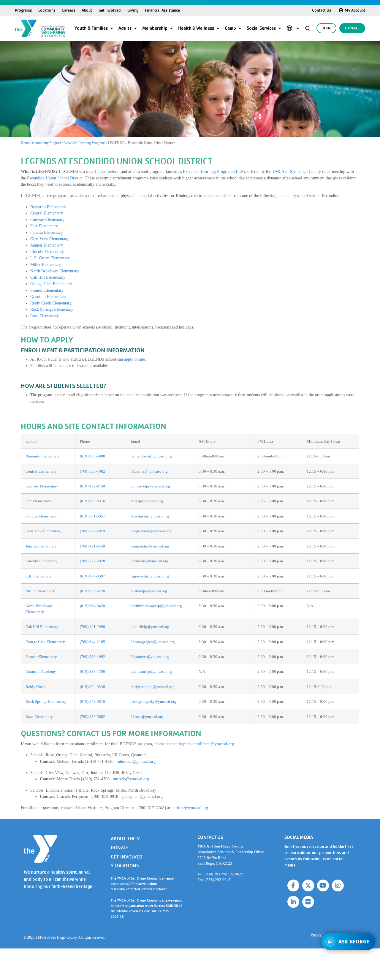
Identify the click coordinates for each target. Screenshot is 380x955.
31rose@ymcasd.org (147, 716)
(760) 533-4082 (92, 471)
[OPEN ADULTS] (135, 28)
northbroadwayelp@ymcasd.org (156, 606)
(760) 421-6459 (92, 546)
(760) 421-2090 (92, 626)
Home (25, 143)
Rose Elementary (44, 315)
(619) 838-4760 (92, 671)
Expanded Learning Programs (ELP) (214, 171)
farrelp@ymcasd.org (147, 501)
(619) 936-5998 (92, 456)
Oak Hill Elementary (47, 277)
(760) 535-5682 (92, 716)
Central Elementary (46, 213)
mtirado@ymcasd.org (131, 778)
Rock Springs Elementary (51, 309)
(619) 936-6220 (92, 591)
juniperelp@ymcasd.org (150, 546)
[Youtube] (323, 885)
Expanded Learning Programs (84, 143)
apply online (134, 359)
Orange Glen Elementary (51, 283)
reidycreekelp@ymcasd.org (153, 686)
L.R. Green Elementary (50, 257)
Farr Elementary (44, 225)
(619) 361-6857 (92, 516)
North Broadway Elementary (54, 271)
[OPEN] (297, 28)
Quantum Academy (41, 671)
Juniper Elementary (46, 245)
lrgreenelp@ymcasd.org (150, 576)
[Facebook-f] (293, 885)
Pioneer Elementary (47, 290)
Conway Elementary (47, 219)
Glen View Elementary (49, 238)
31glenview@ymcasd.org (151, 531)
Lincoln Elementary (47, 251)
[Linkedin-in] (293, 902)
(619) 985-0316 (92, 501)
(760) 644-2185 (92, 642)
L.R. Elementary (39, 576)
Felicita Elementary (46, 232)
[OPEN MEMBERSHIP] (171, 28)
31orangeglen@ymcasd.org (153, 642)
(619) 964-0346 (92, 686)
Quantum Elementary (48, 296)
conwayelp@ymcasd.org (150, 486)
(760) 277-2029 (92, 531)
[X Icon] (308, 885)
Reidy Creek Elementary (51, 303)
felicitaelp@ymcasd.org (150, 516)
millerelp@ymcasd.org (149, 591)
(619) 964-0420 (92, 606)
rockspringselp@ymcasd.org (153, 701)
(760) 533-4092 (92, 656)
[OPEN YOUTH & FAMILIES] (111, 28)
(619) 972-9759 (92, 486)
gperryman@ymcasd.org (142, 796)
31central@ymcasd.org (149, 471)
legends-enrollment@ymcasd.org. (207, 743)
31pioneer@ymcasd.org (150, 656)
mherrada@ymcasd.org (136, 761)
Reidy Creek (36, 686)
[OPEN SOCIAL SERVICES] (279, 28)
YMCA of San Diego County (296, 171)
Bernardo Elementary (48, 206)
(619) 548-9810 (92, 701)
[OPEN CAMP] (240, 28)
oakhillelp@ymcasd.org (150, 626)
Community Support (46, 143)
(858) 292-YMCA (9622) (224, 874)
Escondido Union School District (55, 178)
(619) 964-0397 (92, 576)
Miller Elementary (45, 264)
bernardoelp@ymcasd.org (151, 456)
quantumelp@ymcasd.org (151, 671)
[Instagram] (338, 885)
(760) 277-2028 (92, 561)
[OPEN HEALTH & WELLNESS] (218, 28)
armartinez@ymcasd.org (187, 807)
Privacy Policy (321, 935)
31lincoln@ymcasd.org (149, 561)
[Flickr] (308, 902)
